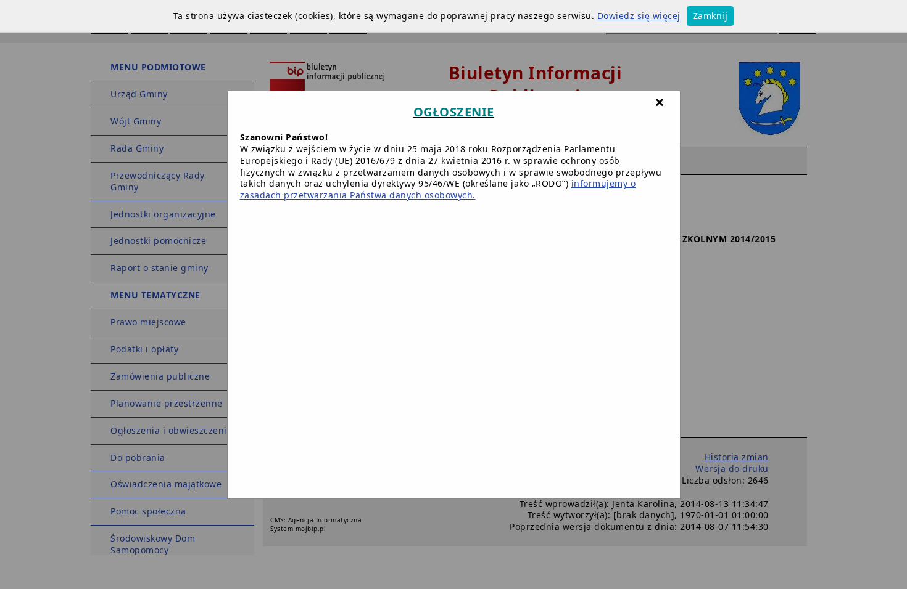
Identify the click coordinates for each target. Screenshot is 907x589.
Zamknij (710, 16)
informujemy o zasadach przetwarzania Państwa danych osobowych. (438, 189)
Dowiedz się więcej (639, 16)
